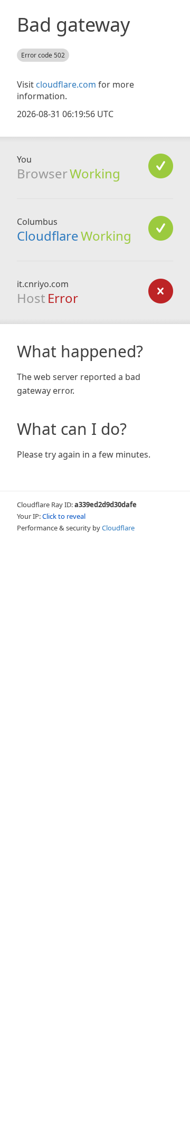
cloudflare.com (66, 84)
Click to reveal (64, 516)
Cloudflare (48, 235)
